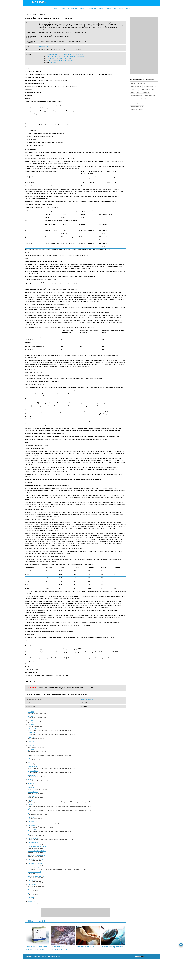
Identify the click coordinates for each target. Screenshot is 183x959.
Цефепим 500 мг (33, 838)
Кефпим (30, 779)
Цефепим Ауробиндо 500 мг (36, 855)
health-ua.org (39, 2)
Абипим (30, 758)
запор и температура (137, 109)
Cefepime (53, 62)
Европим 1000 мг (33, 766)
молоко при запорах (143, 92)
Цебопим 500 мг (33, 809)
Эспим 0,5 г (31, 901)
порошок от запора (136, 95)
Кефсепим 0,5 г (32, 783)
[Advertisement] (144, 45)
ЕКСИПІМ (31, 737)
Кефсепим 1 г (32, 787)
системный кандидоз (137, 106)
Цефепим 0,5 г (32, 821)
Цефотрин (31, 897)
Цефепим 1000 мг (33, 830)
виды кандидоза (150, 95)
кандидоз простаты (145, 98)
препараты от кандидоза (138, 83)
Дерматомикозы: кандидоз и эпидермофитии (85, 947)
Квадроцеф (31, 775)
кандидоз (133, 98)
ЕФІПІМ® (30, 754)
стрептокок (134, 89)
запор (132, 92)
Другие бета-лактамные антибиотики (59, 58)
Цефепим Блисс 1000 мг (35, 859)
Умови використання (31, 956)
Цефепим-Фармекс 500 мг (36, 876)
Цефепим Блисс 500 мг (35, 863)
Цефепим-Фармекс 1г (34, 872)
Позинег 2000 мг (33, 796)
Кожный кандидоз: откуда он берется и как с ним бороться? (112, 947)
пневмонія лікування (150, 86)
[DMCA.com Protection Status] (140, 957)
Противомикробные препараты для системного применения (64, 54)
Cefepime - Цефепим (46, 46)
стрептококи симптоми (147, 89)
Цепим (30, 813)
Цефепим (31, 817)
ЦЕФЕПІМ (31, 712)
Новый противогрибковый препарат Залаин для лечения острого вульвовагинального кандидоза (37, 948)
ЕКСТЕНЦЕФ (32, 728)
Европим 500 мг (33, 771)
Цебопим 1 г (31, 800)
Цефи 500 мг (32, 884)
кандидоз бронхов (136, 86)
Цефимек (31, 889)
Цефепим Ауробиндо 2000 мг (37, 851)
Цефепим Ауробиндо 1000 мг (37, 846)
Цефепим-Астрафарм (34, 867)
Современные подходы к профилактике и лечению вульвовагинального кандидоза (60, 948)
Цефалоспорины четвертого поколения (60, 60)
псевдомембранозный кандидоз (140, 104)
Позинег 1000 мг (33, 792)
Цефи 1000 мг (32, 880)
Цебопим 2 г (31, 804)
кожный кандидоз (136, 101)
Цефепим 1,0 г (32, 825)
